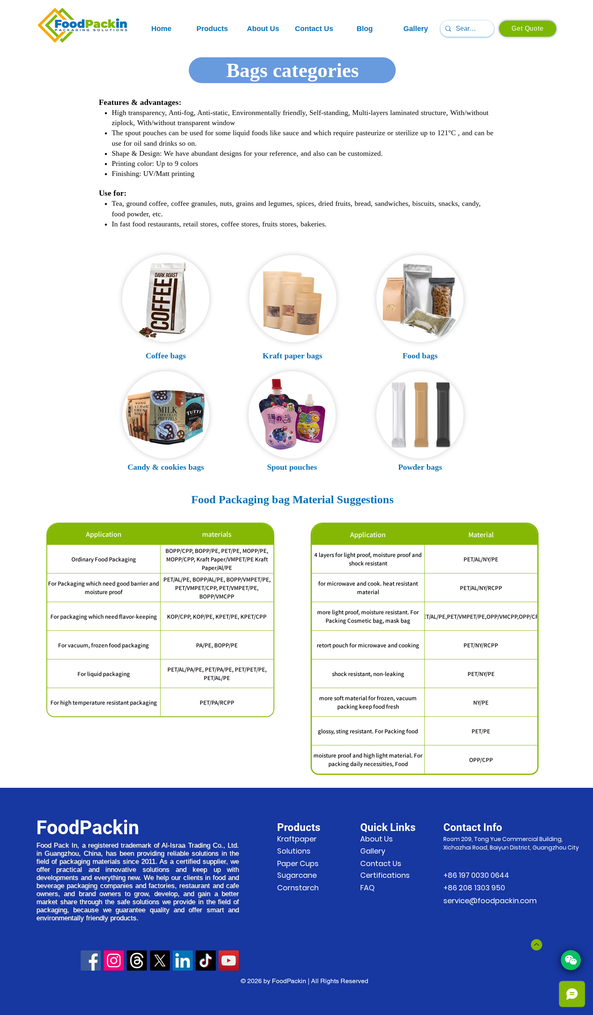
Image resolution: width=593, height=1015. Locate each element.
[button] (212, 29)
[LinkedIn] (183, 960)
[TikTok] (206, 960)
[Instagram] (114, 960)
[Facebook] (91, 960)
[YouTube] (229, 960)
